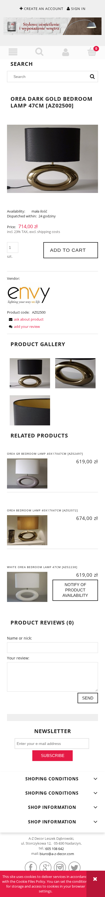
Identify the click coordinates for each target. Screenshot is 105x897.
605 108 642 (54, 848)
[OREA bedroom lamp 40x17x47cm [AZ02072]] (29, 530)
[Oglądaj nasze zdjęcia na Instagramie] (60, 868)
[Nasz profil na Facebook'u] (31, 868)
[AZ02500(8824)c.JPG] (30, 410)
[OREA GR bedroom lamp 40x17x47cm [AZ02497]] (29, 473)
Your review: (18, 658)
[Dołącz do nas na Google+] (45, 868)
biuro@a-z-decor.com (57, 853)
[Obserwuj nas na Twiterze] (74, 868)
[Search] (92, 76)
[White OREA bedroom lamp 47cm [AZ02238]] (29, 587)
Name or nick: (19, 638)
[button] (13, 52)
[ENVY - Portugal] (28, 294)
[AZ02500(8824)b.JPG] (75, 373)
